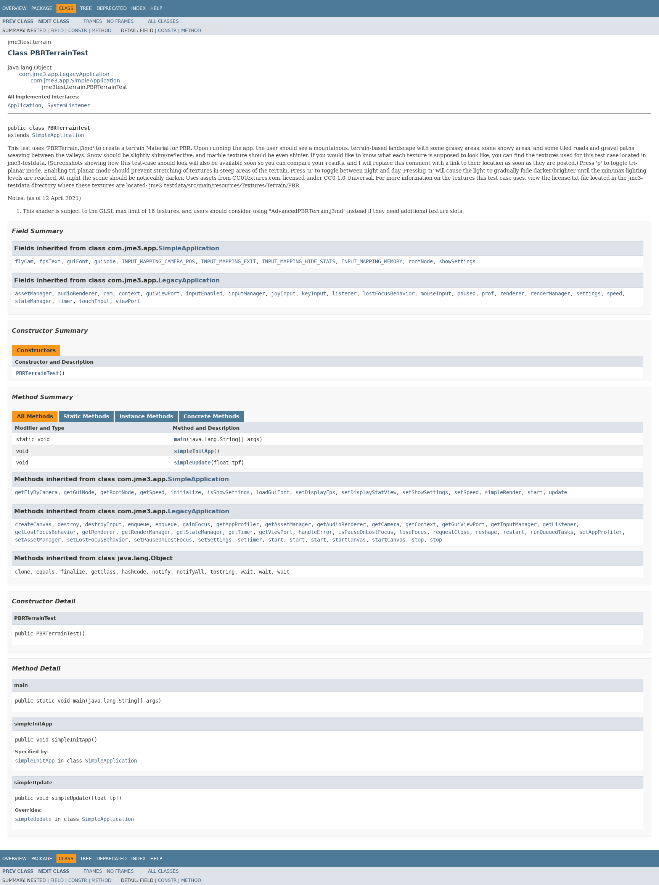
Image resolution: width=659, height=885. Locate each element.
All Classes (163, 21)
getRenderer (99, 532)
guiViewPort (163, 293)
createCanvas (33, 524)
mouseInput (436, 293)
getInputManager (514, 524)
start (535, 492)
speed (614, 293)
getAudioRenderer (341, 524)
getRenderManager (146, 532)
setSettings (214, 540)
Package (41, 8)
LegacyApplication (189, 280)
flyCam (24, 261)
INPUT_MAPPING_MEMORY (371, 261)
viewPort (128, 301)
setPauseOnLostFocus (163, 540)
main (180, 439)
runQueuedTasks (551, 532)
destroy (68, 524)
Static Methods (86, 416)
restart (513, 532)
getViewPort (276, 532)
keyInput (314, 293)
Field (57, 30)
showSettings (457, 261)
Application (24, 105)
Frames (93, 21)
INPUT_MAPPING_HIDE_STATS (298, 261)
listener (344, 293)
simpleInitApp (194, 451)
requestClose (451, 532)
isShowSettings (228, 492)
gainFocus (196, 524)
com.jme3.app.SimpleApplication (75, 80)
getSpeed (152, 492)
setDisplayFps (315, 492)
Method (101, 30)
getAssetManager (288, 524)
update (558, 492)
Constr (77, 30)
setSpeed (466, 492)
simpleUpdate (192, 462)
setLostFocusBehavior (97, 540)
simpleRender (503, 492)
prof (488, 293)
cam (108, 293)
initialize (185, 492)
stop (417, 540)
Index (138, 8)
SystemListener (68, 105)
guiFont (77, 261)
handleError (315, 532)
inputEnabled (204, 293)
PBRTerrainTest (37, 373)
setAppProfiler (600, 532)
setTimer (250, 540)
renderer (512, 293)
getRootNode (117, 492)
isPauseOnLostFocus (365, 532)
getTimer (240, 532)
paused (466, 293)
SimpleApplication (58, 135)
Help (156, 8)
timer (65, 301)
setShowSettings (425, 492)
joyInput (283, 293)
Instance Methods (146, 416)
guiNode (105, 261)
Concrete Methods (211, 416)
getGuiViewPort (463, 524)
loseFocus (413, 532)
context (129, 293)
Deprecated (111, 8)
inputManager (246, 293)
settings (588, 293)
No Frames (120, 21)
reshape (486, 532)
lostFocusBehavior (389, 293)
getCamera (385, 524)
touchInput (94, 301)
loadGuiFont (272, 492)
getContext (420, 524)
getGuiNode (79, 492)
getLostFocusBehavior (45, 532)
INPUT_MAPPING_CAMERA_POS (158, 261)
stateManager (33, 301)
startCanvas (349, 540)
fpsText (50, 261)
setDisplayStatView (368, 492)
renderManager (550, 293)
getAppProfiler (237, 524)
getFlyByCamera (36, 492)
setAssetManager (38, 540)
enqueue (138, 524)
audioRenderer (77, 293)
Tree (86, 8)
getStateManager (199, 532)
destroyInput (103, 524)
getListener (559, 524)
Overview (14, 8)
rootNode (420, 261)
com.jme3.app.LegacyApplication (64, 74)
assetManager (33, 293)
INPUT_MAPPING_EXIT (228, 261)
